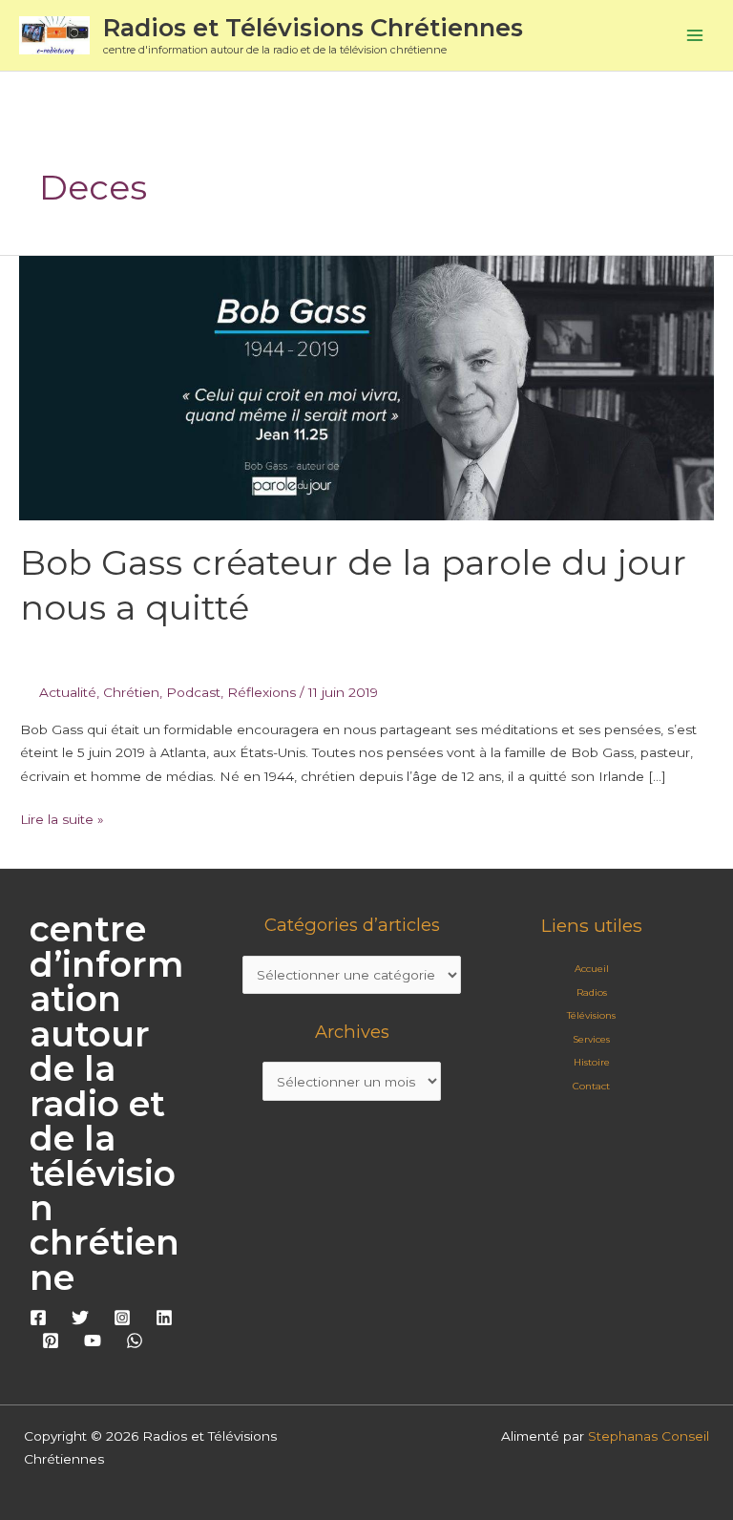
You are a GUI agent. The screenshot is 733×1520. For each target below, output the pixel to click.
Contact (591, 1086)
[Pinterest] (50, 1340)
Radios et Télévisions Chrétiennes (313, 27)
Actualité (67, 692)
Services (591, 1039)
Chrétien (131, 692)
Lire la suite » (62, 817)
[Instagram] (122, 1317)
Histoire (592, 1062)
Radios (591, 992)
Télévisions (591, 1015)
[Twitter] (80, 1317)
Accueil (592, 968)
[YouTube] (92, 1340)
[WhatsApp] (134, 1340)
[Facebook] (38, 1317)
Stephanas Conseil (648, 1436)
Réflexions (261, 692)
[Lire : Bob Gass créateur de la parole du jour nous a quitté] (366, 386)
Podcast (193, 692)
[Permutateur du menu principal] (695, 35)
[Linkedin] (164, 1317)
